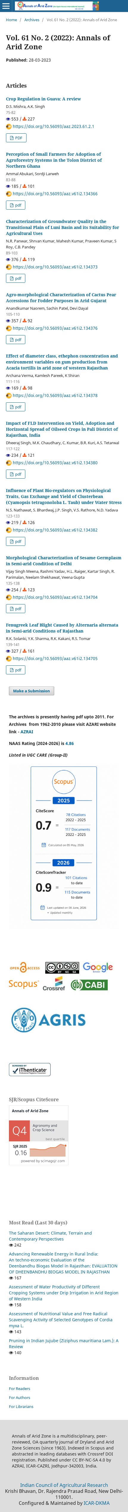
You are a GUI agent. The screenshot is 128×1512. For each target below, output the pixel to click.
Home (11, 19)
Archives (31, 19)
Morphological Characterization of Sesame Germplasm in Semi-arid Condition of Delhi (63, 560)
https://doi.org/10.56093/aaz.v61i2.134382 (55, 530)
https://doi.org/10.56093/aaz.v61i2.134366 (55, 193)
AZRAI (27, 731)
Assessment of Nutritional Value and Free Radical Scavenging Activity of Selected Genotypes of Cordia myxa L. (61, 1319)
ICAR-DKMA (97, 1503)
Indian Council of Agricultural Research (64, 1485)
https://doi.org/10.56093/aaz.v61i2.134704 (55, 597)
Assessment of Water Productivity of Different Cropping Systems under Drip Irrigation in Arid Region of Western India (63, 1293)
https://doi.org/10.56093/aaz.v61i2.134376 (55, 328)
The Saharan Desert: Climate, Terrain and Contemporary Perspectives (50, 1236)
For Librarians (21, 1406)
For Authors (19, 1397)
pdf (17, 205)
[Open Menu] (6, 6)
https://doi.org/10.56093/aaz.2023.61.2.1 (53, 126)
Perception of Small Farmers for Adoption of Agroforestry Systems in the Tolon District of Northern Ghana (54, 160)
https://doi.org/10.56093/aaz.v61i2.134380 (55, 462)
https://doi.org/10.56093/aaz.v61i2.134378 (55, 395)
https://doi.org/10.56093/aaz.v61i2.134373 (55, 267)
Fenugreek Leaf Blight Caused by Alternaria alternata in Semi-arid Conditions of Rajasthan (62, 628)
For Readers (19, 1388)
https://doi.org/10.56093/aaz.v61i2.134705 (55, 658)
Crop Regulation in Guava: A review (43, 99)
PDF (18, 137)
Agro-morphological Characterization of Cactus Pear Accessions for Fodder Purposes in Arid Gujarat (61, 297)
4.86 (69, 743)
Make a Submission (31, 691)
